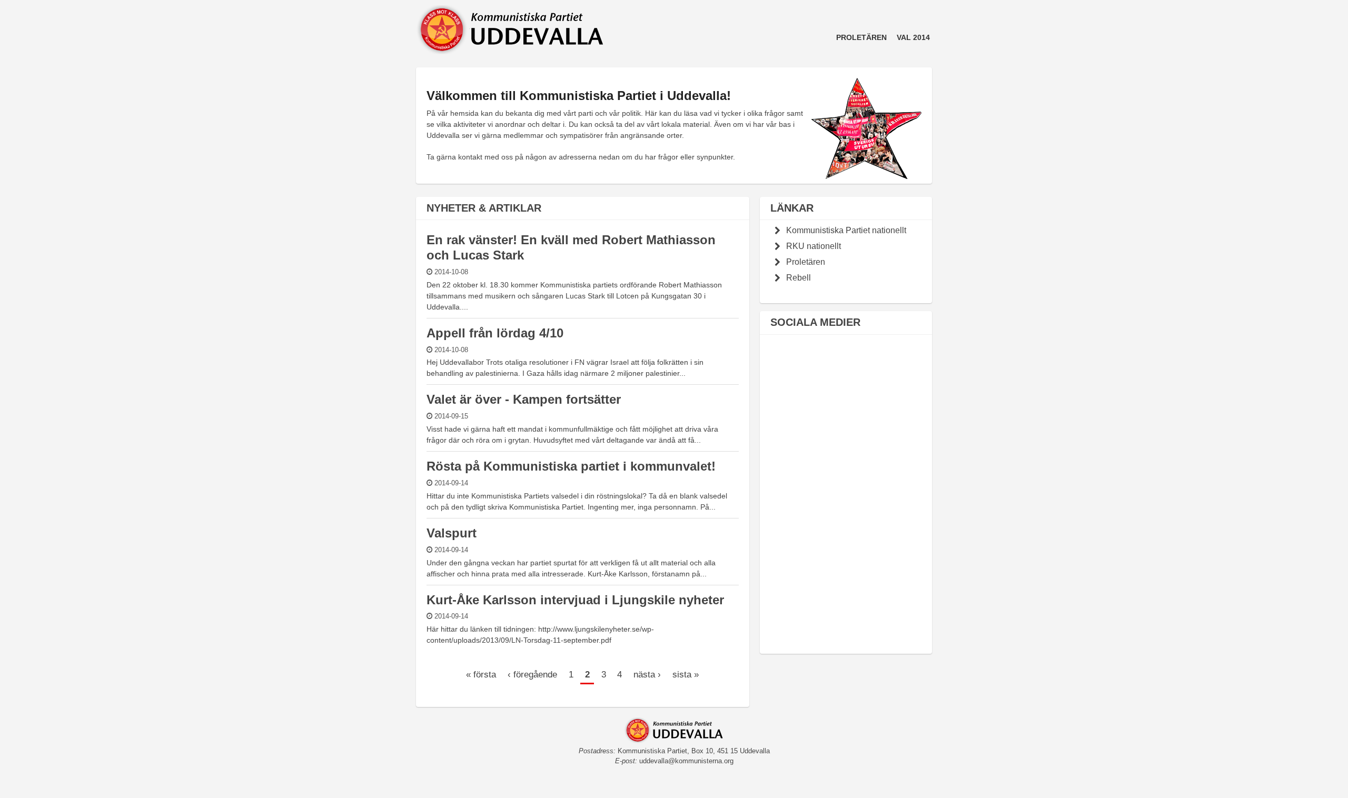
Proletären (861, 37)
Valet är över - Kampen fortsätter (524, 399)
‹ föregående (532, 675)
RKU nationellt (813, 246)
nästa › (647, 675)
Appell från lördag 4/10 (495, 333)
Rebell (798, 277)
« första (481, 675)
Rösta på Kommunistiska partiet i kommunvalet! (571, 466)
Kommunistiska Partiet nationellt (846, 230)
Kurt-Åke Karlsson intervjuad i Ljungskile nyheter (575, 600)
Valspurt (452, 533)
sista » (685, 675)
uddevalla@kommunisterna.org (686, 761)
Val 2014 (913, 37)
